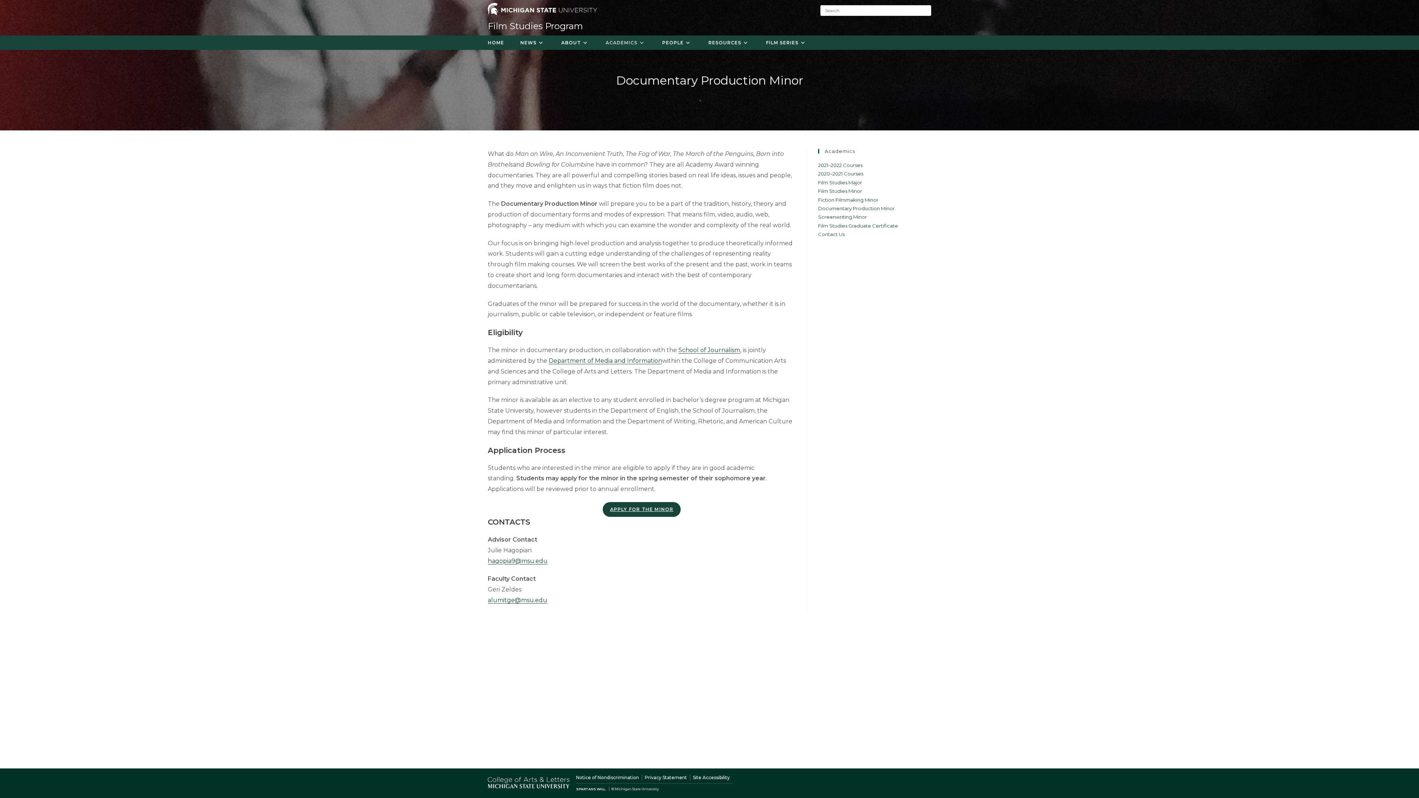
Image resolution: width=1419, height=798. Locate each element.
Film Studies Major (840, 182)
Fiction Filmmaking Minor (848, 200)
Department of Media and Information (605, 360)
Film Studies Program (535, 26)
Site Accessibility (711, 777)
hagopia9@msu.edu (518, 561)
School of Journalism (709, 350)
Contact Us (831, 234)
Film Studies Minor (840, 191)
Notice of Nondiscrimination (607, 777)
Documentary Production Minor (856, 208)
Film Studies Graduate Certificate (858, 226)
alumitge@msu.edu (517, 600)
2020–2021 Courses (840, 174)
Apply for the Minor (642, 509)
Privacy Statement (666, 777)
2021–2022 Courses (840, 165)
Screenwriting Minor (842, 217)
